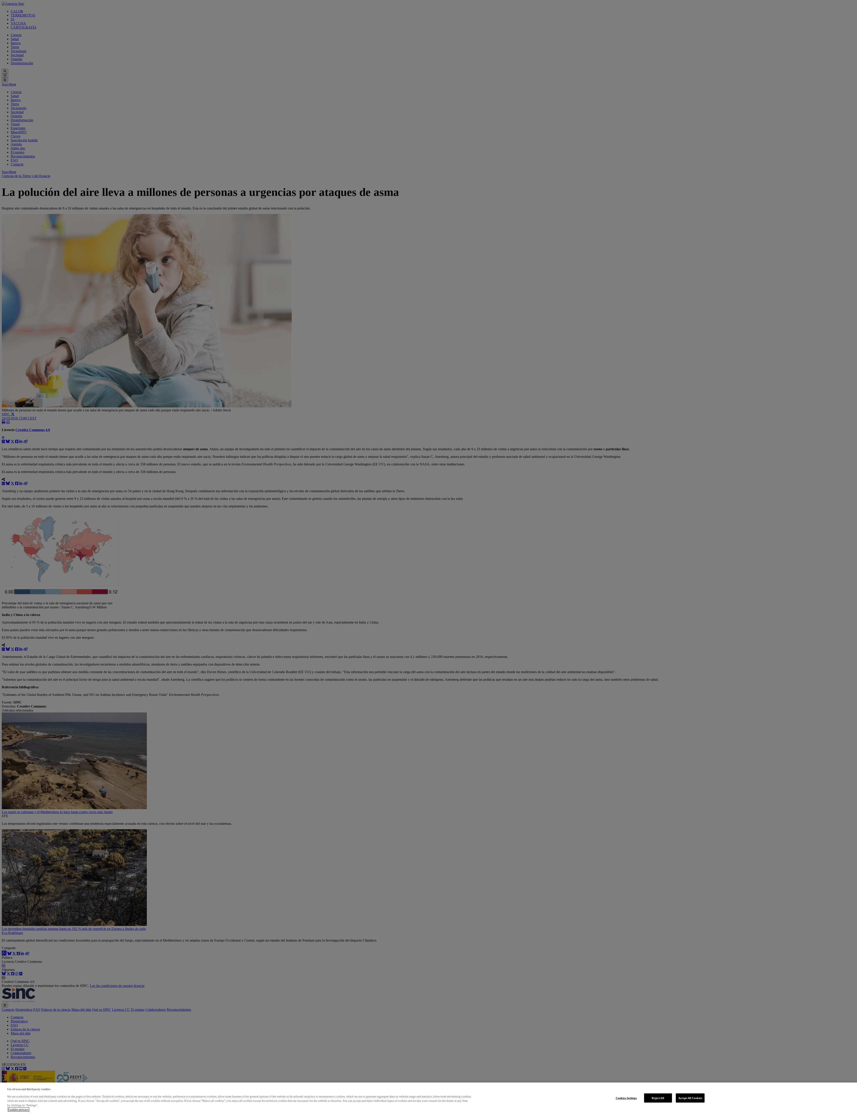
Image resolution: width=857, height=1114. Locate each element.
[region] (428, 1098)
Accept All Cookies (690, 1097)
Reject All (658, 1097)
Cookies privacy (18, 1109)
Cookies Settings (626, 1097)
